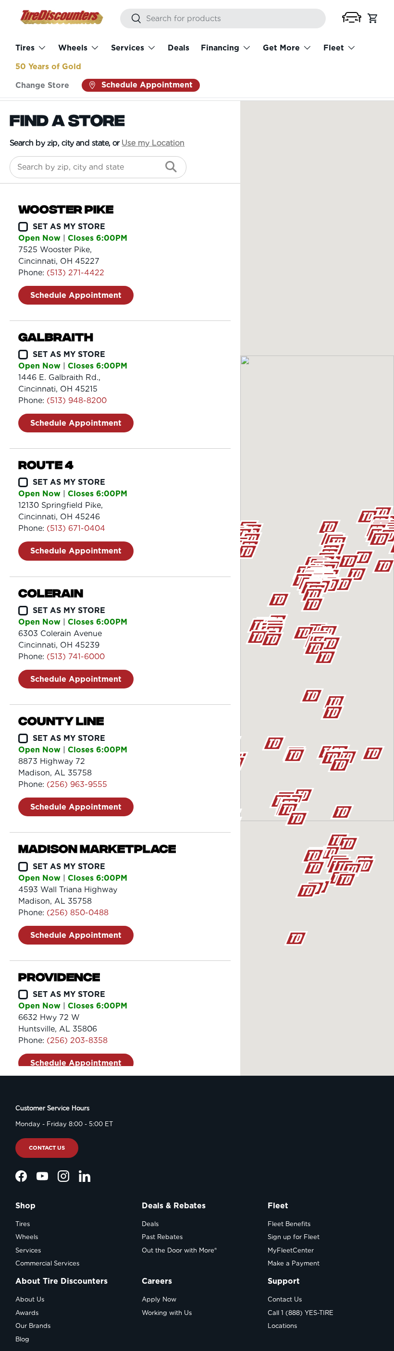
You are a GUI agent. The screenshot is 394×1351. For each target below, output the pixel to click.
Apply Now (159, 1299)
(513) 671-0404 (76, 528)
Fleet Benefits (289, 1224)
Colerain (50, 593)
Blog (22, 1339)
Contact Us (47, 1147)
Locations (282, 1325)
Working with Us (167, 1312)
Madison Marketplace (97, 848)
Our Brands (32, 1325)
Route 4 (46, 464)
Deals (178, 47)
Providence (59, 977)
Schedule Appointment (76, 295)
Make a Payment (294, 1263)
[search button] (131, 19)
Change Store (42, 85)
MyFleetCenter (291, 1250)
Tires (22, 1224)
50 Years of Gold (48, 66)
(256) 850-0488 (78, 912)
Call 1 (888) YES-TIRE (300, 1312)
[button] (351, 17)
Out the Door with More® (179, 1250)
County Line (61, 720)
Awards (26, 1312)
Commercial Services (47, 1263)
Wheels (26, 1236)
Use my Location (153, 142)
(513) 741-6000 (76, 656)
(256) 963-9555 (77, 784)
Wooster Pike (65, 209)
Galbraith (55, 337)
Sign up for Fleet (294, 1236)
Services (28, 1250)
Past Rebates (162, 1236)
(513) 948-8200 (77, 400)
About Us (29, 1299)
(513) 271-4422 (75, 272)
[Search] (171, 167)
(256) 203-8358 (77, 1040)
